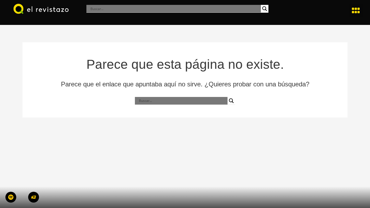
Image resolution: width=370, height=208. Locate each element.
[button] (356, 10)
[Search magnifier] (264, 8)
